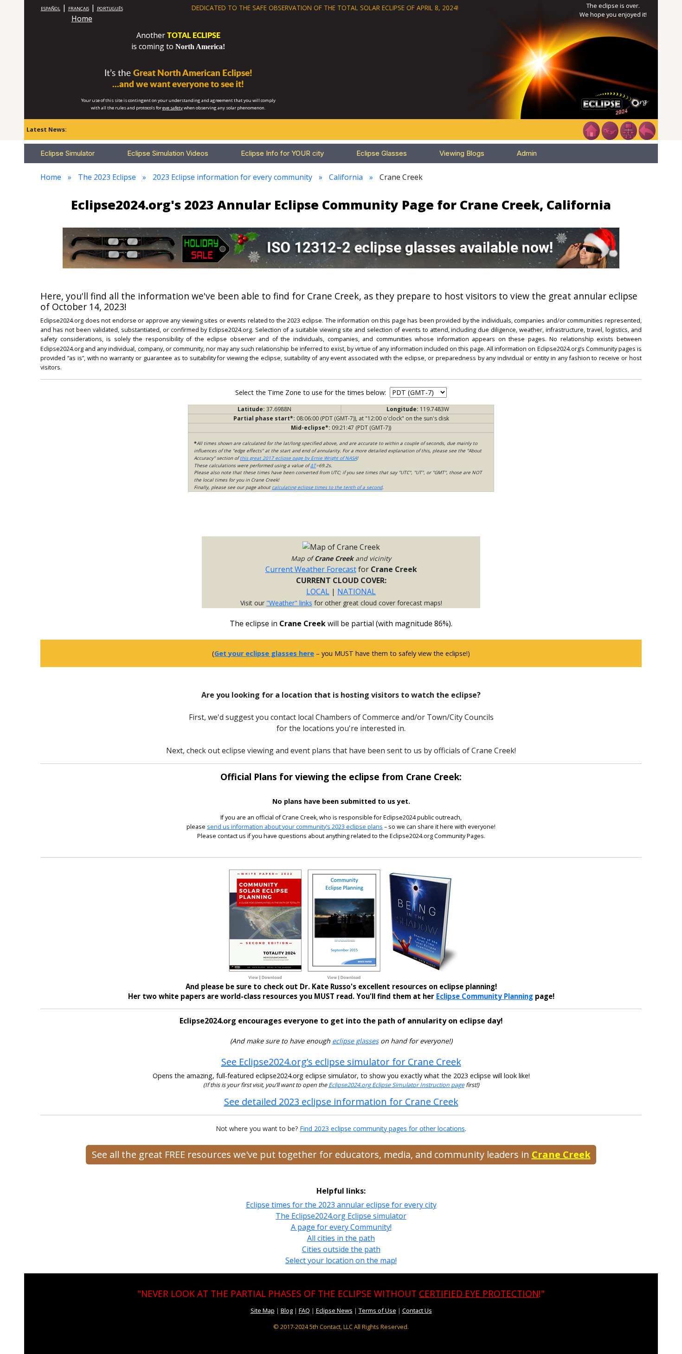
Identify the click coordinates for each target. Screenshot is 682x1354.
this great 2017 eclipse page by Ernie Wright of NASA (298, 458)
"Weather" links (289, 602)
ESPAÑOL (50, 9)
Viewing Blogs (461, 153)
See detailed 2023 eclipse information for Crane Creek (341, 1101)
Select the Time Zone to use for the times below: (311, 392)
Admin (527, 153)
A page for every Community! (341, 1227)
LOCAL (317, 591)
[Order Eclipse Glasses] (609, 130)
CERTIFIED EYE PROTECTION (479, 1293)
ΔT (313, 465)
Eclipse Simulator (67, 153)
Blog (287, 1310)
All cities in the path (341, 1238)
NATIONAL (356, 591)
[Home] (591, 130)
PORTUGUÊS (110, 9)
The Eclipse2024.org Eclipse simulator (341, 1216)
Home (81, 18)
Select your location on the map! (341, 1260)
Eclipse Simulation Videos (167, 153)
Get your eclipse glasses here (264, 653)
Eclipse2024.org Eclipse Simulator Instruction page (396, 1085)
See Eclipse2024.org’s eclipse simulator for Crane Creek (341, 1061)
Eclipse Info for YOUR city (282, 153)
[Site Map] (628, 130)
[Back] (647, 130)
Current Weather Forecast (310, 569)
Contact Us (417, 1310)
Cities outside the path (341, 1249)
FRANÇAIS (78, 9)
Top (661, 1333)
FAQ (304, 1310)
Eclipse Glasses (381, 153)
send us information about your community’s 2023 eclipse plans (295, 827)
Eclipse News (334, 1310)
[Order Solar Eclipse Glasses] (341, 247)
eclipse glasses (355, 1040)
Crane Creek (561, 1154)
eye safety (172, 108)
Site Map (263, 1310)
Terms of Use (377, 1310)
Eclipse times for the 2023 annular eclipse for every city (341, 1205)
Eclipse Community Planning (484, 996)
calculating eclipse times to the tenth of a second (327, 487)
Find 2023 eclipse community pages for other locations (382, 1128)
